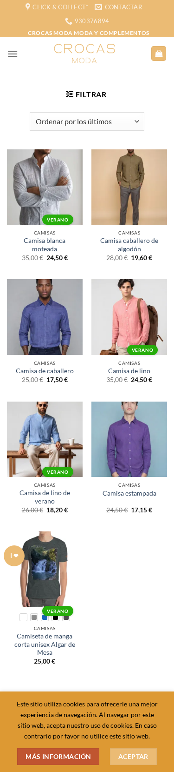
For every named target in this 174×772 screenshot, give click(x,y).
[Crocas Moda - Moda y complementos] (84, 53)
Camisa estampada (129, 493)
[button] (12, 53)
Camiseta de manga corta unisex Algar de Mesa (44, 644)
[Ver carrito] (158, 53)
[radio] (23, 617)
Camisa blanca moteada (44, 245)
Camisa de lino (129, 371)
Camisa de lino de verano (44, 497)
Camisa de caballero (45, 371)
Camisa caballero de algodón (129, 245)
